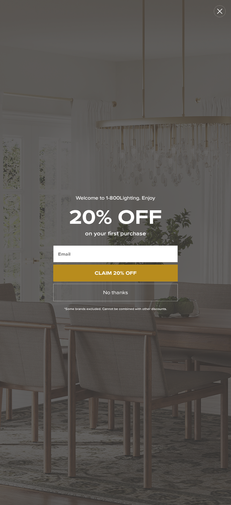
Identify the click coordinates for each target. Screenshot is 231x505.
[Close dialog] (219, 11)
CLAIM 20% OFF (116, 273)
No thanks (115, 292)
